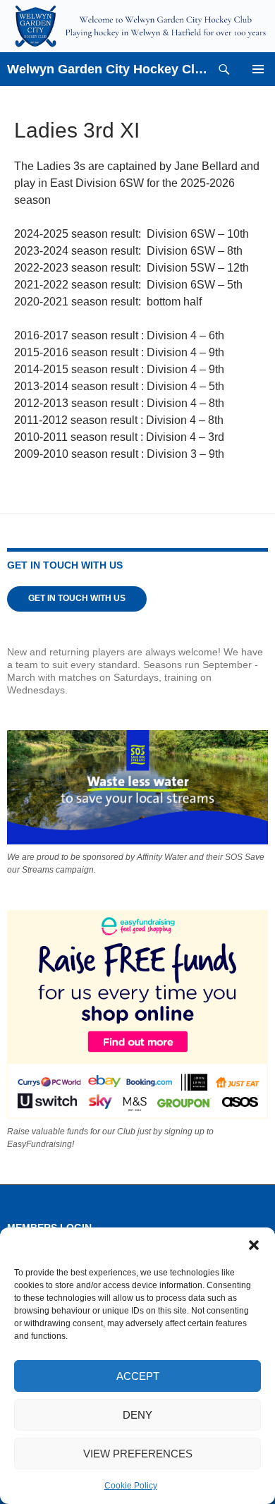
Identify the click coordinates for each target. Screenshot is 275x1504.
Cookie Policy (130, 1486)
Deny (137, 1415)
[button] (254, 1245)
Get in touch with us (77, 598)
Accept (137, 1376)
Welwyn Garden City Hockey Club (107, 69)
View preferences (137, 1454)
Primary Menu (258, 69)
